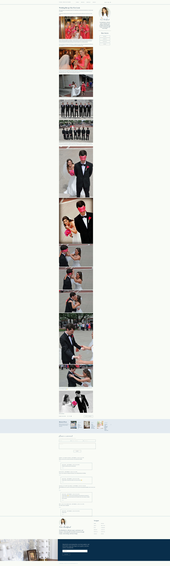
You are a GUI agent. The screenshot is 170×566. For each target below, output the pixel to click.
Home (95, 523)
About (95, 525)
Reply (60, 490)
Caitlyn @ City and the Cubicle (65, 485)
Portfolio (88, 2)
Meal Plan (103, 525)
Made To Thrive (76, 563)
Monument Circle (66, 45)
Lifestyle (79, 422)
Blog (95, 527)
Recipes (104, 36)
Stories (77, 2)
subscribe (66, 554)
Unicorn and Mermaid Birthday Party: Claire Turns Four (106, 427)
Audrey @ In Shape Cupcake (65, 457)
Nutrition (105, 41)
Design (92, 422)
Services (82, 2)
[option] (77, 425)
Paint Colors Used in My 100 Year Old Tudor (93, 426)
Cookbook (103, 527)
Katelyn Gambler (72, 563)
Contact (94, 2)
